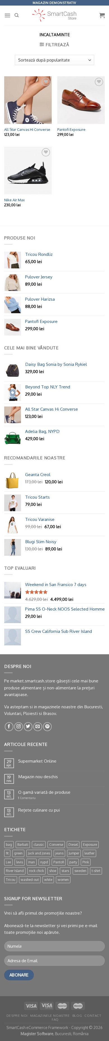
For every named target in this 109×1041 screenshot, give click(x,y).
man (31, 862)
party (73, 862)
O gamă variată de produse (44, 792)
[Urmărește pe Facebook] (9, 726)
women (63, 880)
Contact (92, 1015)
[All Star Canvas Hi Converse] (28, 100)
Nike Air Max (14, 200)
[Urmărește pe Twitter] (28, 726)
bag (9, 844)
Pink (85, 862)
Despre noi (17, 1015)
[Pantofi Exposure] (81, 100)
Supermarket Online (37, 760)
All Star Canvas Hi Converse (27, 129)
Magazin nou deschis (38, 776)
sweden (80, 871)
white (48, 880)
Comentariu (26, 798)
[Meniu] (7, 15)
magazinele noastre (57, 706)
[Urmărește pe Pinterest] (47, 726)
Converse (56, 844)
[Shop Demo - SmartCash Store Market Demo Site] (54, 15)
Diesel (73, 844)
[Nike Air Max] (28, 170)
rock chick (36, 871)
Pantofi (58, 862)
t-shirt (96, 871)
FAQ (55, 1019)
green (18, 853)
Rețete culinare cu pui (39, 809)
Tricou (10, 880)
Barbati (22, 844)
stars (65, 871)
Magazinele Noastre (50, 1015)
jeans (59, 853)
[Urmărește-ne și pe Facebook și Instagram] (18, 726)
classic (39, 844)
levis (19, 862)
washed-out (30, 880)
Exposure (90, 844)
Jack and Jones (39, 853)
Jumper (74, 853)
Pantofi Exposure (71, 129)
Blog (77, 1015)
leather (89, 853)
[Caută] (17, 15)
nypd (44, 862)
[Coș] (102, 15)
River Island (15, 871)
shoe (52, 871)
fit (7, 853)
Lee (8, 862)
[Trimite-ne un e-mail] (37, 726)
